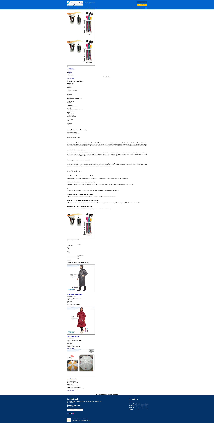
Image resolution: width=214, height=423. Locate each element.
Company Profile (79, 8)
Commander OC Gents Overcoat (74, 294)
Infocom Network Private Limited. (86, 420)
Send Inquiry (143, 4)
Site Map (131, 409)
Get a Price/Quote (70, 78)
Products (70, 72)
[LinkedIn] (71, 414)
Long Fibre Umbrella (72, 379)
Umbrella (70, 73)
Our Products (88, 8)
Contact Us (96, 8)
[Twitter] (70, 414)
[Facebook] (68, 414)
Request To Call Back (71, 69)
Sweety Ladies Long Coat (73, 336)
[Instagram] (73, 414)
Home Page (71, 8)
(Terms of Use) (85, 418)
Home (69, 71)
